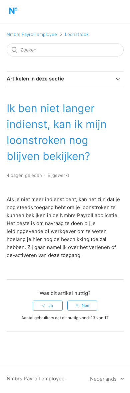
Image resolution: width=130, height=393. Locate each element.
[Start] (13, 15)
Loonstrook (77, 34)
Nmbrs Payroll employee (32, 34)
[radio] (48, 306)
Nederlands (104, 379)
